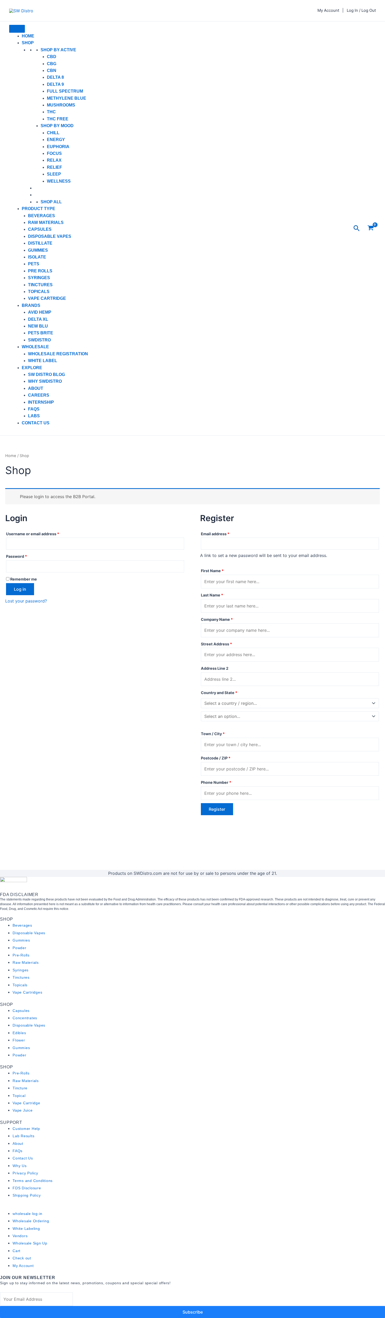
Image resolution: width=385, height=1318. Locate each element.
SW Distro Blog (46, 374)
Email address (223, 533)
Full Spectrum (65, 91)
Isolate (37, 257)
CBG (51, 63)
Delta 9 (55, 84)
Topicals (39, 291)
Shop (28, 43)
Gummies (38, 250)
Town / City (213, 733)
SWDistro (39, 340)
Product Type (38, 208)
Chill (53, 133)
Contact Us (36, 423)
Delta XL (38, 319)
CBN (51, 70)
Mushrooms (61, 105)
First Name (212, 570)
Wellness (59, 181)
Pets (33, 264)
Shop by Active (58, 50)
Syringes (39, 277)
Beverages (41, 215)
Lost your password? (26, 601)
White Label (42, 360)
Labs (34, 416)
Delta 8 (55, 77)
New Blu (38, 326)
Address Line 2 (215, 668)
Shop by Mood (57, 125)
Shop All (51, 202)
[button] (356, 228)
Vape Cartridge (47, 298)
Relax (54, 160)
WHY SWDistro (45, 381)
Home (28, 36)
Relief (54, 167)
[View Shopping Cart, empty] (370, 228)
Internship (41, 402)
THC (51, 112)
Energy (56, 139)
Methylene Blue (66, 98)
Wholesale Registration (58, 354)
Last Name (212, 595)
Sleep (54, 174)
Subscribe (193, 1312)
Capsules (40, 229)
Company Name (217, 619)
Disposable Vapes (49, 236)
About (35, 388)
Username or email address (41, 533)
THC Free (57, 119)
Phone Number (216, 782)
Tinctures (40, 285)
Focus (54, 153)
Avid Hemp (39, 312)
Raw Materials (46, 222)
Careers (38, 395)
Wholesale (35, 347)
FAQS (34, 409)
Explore (32, 367)
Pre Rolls (40, 271)
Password (24, 556)
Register (217, 809)
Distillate (40, 243)
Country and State (219, 692)
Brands (31, 305)
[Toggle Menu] (17, 29)
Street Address (216, 644)
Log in (20, 589)
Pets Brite (40, 333)
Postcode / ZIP (215, 758)
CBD (51, 56)
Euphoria (58, 146)
